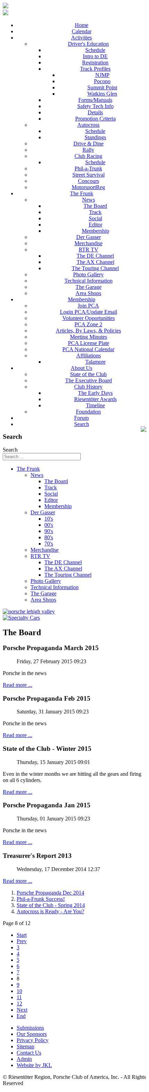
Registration (95, 62)
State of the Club (88, 374)
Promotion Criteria (95, 119)
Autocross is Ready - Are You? (50, 911)
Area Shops (88, 293)
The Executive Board (88, 380)
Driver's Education (88, 44)
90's (48, 531)
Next (22, 1010)
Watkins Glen (102, 94)
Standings (95, 137)
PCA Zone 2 (88, 324)
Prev (22, 941)
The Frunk (81, 193)
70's (48, 544)
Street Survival (88, 175)
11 (19, 997)
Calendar (81, 31)
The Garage (89, 287)
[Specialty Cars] (21, 618)
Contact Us (29, 1053)
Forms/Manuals (95, 100)
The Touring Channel (95, 268)
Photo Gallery (88, 274)
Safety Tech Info (95, 106)
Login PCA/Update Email (88, 312)
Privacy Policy (33, 1040)
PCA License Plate (88, 343)
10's (48, 519)
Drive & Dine (88, 144)
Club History (88, 387)
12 (19, 1003)
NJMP (102, 75)
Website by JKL (34, 1065)
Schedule (95, 50)
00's (48, 525)
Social (95, 218)
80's (48, 537)
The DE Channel (95, 256)
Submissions (30, 1028)
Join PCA (88, 306)
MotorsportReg (88, 187)
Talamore (95, 362)
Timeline (95, 405)
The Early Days (95, 393)
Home (81, 25)
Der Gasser (88, 237)
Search (81, 424)
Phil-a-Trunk (88, 168)
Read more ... (17, 685)
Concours (88, 181)
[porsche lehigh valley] (29, 611)
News (88, 200)
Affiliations (88, 355)
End (21, 1016)
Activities (81, 38)
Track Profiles (95, 69)
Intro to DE (95, 56)
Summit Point (102, 87)
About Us (81, 368)
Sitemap (25, 1046)
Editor (95, 225)
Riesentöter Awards (95, 399)
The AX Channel (95, 262)
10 (19, 991)
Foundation (88, 412)
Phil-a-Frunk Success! (41, 899)
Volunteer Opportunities (88, 318)
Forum (81, 418)
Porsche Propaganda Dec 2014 (50, 893)
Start (22, 935)
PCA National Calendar (88, 349)
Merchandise (88, 243)
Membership (95, 231)
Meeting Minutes (88, 337)
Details (95, 112)
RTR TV (88, 249)
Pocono (102, 81)
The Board (95, 206)
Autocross (88, 125)
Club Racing (88, 156)
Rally (88, 150)
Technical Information (88, 281)
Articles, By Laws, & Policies (88, 331)
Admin (24, 1059)
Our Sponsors (32, 1034)
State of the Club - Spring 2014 (51, 905)
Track (95, 212)
